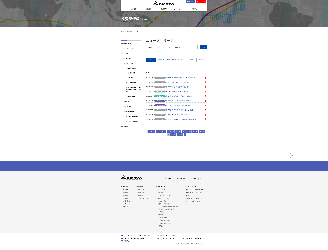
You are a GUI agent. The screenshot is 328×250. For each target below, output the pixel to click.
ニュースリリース (128, 48)
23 (181, 134)
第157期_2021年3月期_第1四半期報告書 (178, 100)
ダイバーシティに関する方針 (194, 192)
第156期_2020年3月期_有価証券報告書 (178, 105)
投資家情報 (164, 9)
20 (171, 134)
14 (190, 131)
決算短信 (161, 59)
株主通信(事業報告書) (164, 220)
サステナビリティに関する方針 (195, 189)
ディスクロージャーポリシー (169, 238)
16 (196, 131)
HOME (122, 31)
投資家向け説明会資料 (132, 121)
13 (186, 131)
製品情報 (149, 9)
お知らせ (201, 59)
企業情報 (133, 9)
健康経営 (188, 195)
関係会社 (125, 206)
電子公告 (126, 126)
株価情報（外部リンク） (132, 96)
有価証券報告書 (171, 59)
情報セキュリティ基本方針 (193, 238)
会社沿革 (125, 198)
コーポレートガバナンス (193, 201)
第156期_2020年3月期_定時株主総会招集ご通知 (181, 119)
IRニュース (181, 59)
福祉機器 (140, 195)
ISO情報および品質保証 (192, 198)
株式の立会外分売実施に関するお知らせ (178, 87)
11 (179, 131)
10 (176, 131)
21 (175, 134)
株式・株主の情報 (130, 73)
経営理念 (125, 192)
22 (178, 134)
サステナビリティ (179, 9)
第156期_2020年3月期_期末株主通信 (177, 114)
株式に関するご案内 (131, 68)
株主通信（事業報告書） (132, 116)
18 (203, 131)
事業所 (125, 204)
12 (183, 131)
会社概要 (125, 195)
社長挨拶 (125, 189)
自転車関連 (141, 192)
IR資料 (191, 59)
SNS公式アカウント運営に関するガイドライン (138, 238)
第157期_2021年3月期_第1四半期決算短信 (179, 96)
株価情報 (161, 212)
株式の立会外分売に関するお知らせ (177, 91)
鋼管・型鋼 (141, 189)
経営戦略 (128, 58)
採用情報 (194, 9)
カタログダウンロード (144, 198)
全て (151, 59)
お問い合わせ (197, 179)
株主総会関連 (129, 78)
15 (193, 131)
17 (200, 131)
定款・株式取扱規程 (131, 83)
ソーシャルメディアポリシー (169, 235)
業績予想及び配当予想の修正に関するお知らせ (180, 77)
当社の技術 (126, 201)
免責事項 (126, 241)
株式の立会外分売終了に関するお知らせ (178, 82)
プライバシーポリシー (146, 235)
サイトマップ (128, 235)
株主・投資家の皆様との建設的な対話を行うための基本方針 (133, 89)
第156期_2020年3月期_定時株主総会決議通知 (180, 110)
